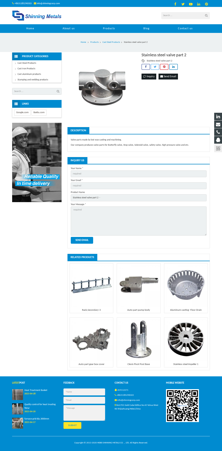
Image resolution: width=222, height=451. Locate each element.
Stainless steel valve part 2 (159, 61)
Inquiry (150, 76)
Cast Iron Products (26, 68)
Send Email (169, 76)
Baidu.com (39, 112)
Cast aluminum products (29, 74)
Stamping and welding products (33, 79)
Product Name (78, 192)
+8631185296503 (23, 3)
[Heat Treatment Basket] (17, 400)
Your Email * (77, 180)
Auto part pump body (138, 310)
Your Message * (78, 204)
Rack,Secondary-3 (91, 310)
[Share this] (146, 67)
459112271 (122, 390)
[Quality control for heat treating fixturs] (17, 414)
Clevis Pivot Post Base (138, 364)
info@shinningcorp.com (48, 3)
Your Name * (77, 168)
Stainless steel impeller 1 (185, 364)
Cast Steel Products (27, 63)
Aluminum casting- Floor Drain (186, 310)
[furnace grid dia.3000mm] (17, 428)
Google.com (22, 112)
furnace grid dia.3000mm (36, 419)
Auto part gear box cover (91, 364)
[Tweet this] (155, 67)
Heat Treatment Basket (35, 390)
